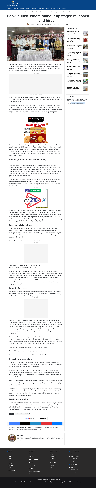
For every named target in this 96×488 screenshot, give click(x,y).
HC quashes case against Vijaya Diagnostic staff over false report (74, 75)
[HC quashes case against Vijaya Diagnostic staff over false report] (85, 74)
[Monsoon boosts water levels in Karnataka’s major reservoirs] (85, 60)
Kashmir (11, 468)
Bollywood (53, 454)
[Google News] (29, 418)
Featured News (36, 12)
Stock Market (74, 469)
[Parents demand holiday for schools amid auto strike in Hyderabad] (85, 47)
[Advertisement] (36, 84)
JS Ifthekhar (31, 24)
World (10, 463)
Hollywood (53, 456)
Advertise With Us (44, 482)
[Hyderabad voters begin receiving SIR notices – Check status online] (85, 40)
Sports (47, 8)
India (27, 8)
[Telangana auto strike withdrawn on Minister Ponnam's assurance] (85, 88)
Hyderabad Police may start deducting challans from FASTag (74, 54)
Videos (63, 8)
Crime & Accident (34, 474)
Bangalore (73, 461)
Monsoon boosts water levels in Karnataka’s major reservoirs (74, 61)
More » (35, 440)
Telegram (29, 427)
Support (52, 482)
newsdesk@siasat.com (78, 103)
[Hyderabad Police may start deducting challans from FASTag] (85, 53)
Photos (58, 8)
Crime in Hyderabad (34, 471)
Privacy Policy (59, 482)
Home (9, 8)
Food (51, 467)
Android (33, 429)
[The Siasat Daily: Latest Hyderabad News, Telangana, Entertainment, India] (13, 3)
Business (53, 8)
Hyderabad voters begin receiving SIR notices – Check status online (74, 40)
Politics (10, 461)
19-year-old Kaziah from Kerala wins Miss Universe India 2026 (74, 68)
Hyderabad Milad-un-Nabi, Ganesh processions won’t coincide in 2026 (74, 82)
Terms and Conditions (70, 482)
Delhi (10, 458)
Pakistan (11, 465)
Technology (32, 465)
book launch (19, 413)
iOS (39, 429)
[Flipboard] (42, 418)
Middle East (33, 8)
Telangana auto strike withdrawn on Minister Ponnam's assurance (73, 89)
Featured (11, 454)
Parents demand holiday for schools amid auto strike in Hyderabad (74, 47)
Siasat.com (28, 12)
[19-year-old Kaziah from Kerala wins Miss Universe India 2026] (85, 67)
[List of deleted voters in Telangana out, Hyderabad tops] (85, 33)
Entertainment (41, 8)
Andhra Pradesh (75, 456)
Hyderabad (15, 8)
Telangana (22, 8)
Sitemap (79, 482)
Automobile (74, 472)
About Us (17, 482)
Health (52, 465)
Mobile (31, 462)
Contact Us (35, 482)
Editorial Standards (26, 482)
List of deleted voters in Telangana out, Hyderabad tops (74, 33)
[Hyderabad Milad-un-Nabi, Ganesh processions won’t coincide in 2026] (85, 81)
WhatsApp (23, 427)
